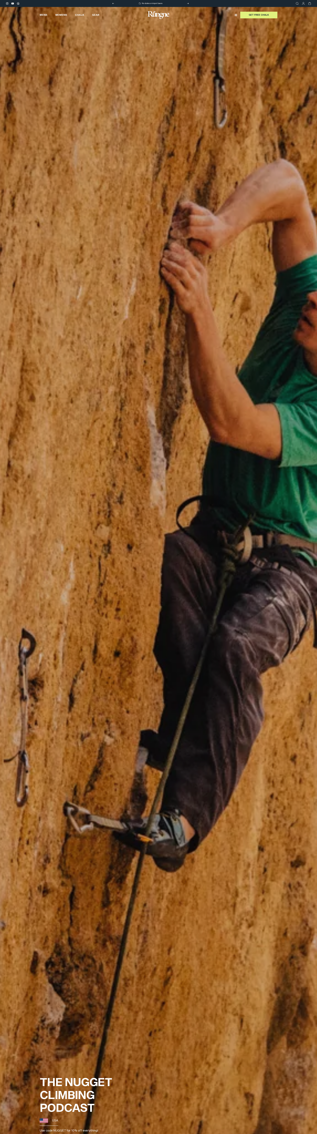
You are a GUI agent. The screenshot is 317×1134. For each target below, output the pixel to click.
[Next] (188, 3)
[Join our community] (18, 3)
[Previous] (113, 3)
